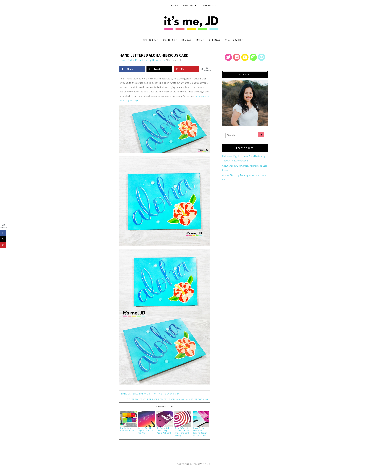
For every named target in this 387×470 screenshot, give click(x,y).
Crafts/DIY (169, 40)
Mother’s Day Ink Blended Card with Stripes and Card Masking (182, 432)
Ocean (162, 59)
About (174, 5)
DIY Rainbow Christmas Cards (127, 429)
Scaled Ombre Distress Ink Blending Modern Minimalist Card (200, 432)
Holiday (186, 40)
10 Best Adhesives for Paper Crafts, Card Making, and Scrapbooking (167, 399)
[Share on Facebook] (3, 233)
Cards (123, 59)
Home (199, 40)
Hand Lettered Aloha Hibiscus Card (154, 55)
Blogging (188, 5)
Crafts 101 (149, 40)
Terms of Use (208, 5)
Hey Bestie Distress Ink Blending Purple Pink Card (164, 430)
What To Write (233, 40)
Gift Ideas (214, 40)
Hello (155, 59)
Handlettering (144, 59)
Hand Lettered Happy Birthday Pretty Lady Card (150, 393)
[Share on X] (3, 239)
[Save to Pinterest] (3, 245)
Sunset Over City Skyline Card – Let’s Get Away (146, 430)
